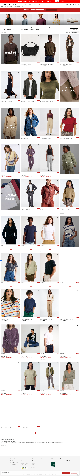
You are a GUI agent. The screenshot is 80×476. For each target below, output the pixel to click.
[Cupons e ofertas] (75, 4)
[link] (73, 4)
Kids (30, 4)
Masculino (25, 4)
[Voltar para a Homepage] (5, 4)
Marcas (14, 4)
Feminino (19, 4)
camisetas (41, 442)
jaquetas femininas (50, 442)
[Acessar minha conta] (71, 4)
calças (39, 442)
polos (56, 442)
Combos (34, 4)
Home (2, 6)
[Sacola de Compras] (78, 4)
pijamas (54, 442)
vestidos (58, 442)
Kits (39, 4)
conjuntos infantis (45, 442)
